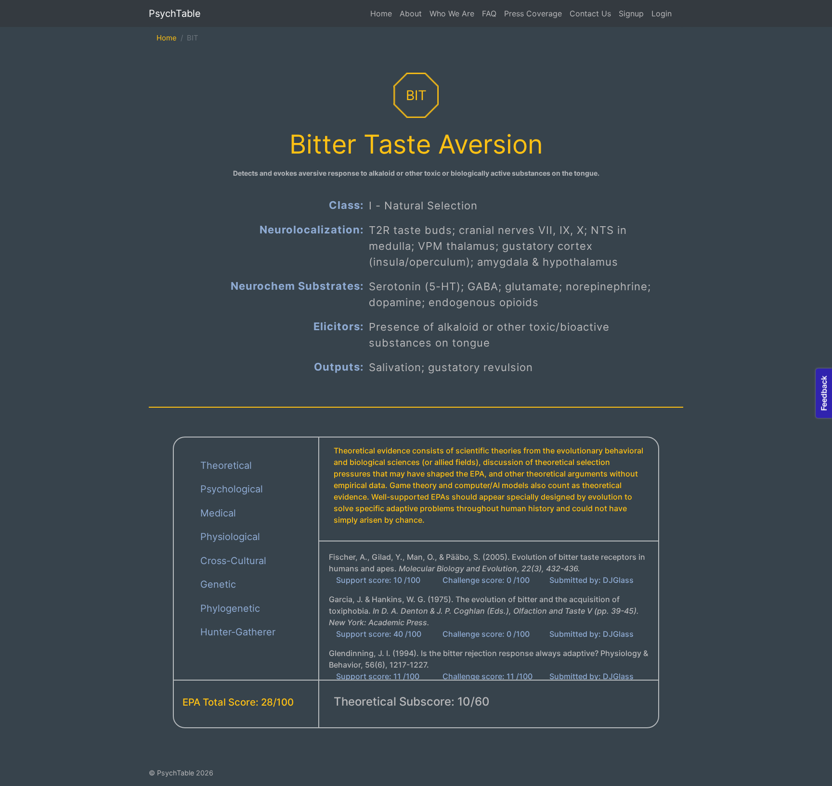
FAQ (489, 13)
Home (381, 13)
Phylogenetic (230, 608)
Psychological (231, 489)
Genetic (218, 584)
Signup (631, 13)
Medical (218, 513)
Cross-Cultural (233, 561)
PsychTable (175, 13)
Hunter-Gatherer (237, 632)
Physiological (230, 536)
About (411, 13)
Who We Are (451, 13)
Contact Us (590, 13)
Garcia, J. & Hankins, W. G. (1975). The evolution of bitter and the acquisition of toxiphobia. (484, 610)
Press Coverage (533, 13)
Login (661, 13)
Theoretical (226, 465)
